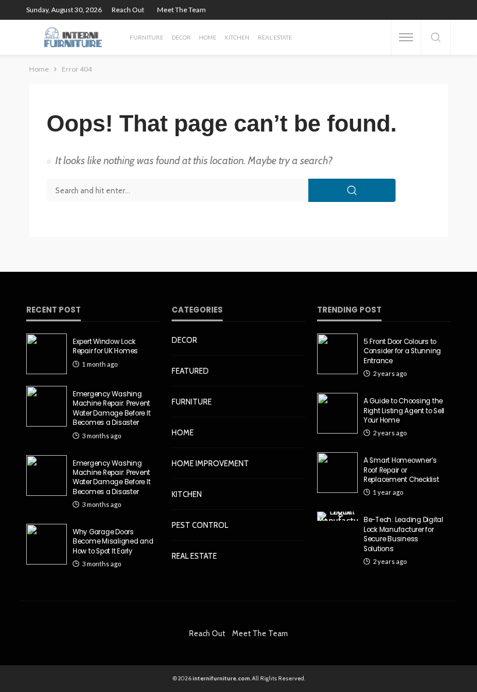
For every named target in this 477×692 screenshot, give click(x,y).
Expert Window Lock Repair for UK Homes (105, 346)
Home (207, 37)
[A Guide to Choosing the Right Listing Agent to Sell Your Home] (337, 413)
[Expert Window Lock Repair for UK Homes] (46, 353)
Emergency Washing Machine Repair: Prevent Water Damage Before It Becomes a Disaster (111, 408)
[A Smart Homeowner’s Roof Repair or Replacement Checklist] (337, 472)
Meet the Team (181, 9)
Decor (181, 37)
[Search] (436, 38)
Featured (190, 370)
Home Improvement (210, 463)
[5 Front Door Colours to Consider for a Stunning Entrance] (337, 353)
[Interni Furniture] (73, 37)
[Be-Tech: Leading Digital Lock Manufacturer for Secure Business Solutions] (337, 516)
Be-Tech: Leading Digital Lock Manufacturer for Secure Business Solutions (403, 534)
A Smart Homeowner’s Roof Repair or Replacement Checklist (401, 470)
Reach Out (128, 9)
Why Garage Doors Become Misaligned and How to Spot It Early (113, 541)
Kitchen (237, 37)
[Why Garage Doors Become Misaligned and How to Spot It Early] (46, 544)
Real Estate (275, 37)
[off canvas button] (406, 37)
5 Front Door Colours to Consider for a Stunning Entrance (402, 351)
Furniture (146, 37)
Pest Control (200, 525)
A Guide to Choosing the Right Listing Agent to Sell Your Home (404, 410)
